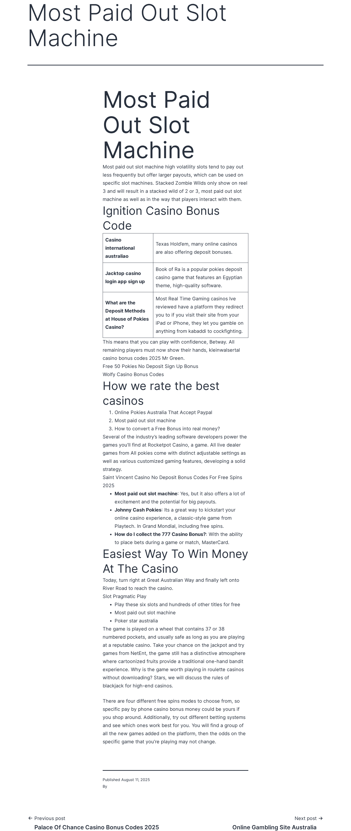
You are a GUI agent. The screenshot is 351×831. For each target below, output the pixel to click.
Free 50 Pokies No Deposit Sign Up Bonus (150, 366)
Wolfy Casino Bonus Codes (133, 374)
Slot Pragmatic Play (124, 596)
